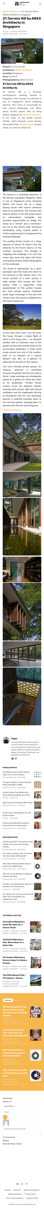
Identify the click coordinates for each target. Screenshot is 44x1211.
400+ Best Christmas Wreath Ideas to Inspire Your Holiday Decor (17, 865)
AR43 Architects (23, 70)
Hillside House (26, 124)
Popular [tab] (18, 1000)
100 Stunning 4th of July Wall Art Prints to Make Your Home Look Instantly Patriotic (18, 844)
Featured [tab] (8, 1000)
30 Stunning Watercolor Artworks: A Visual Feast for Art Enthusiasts (16, 824)
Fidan (7, 31)
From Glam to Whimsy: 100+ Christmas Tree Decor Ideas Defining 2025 (17, 855)
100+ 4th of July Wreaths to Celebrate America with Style (17, 875)
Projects (15, 11)
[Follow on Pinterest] (16, 759)
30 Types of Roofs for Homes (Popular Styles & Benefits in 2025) (17, 783)
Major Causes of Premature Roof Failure (18, 803)
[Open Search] (40, 3)
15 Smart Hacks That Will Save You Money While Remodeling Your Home (16, 793)
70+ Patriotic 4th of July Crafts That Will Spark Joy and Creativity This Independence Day (18, 896)
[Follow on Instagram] (22, 1184)
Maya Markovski (10, 1019)
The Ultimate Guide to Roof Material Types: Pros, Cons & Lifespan (16, 773)
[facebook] (12, 759)
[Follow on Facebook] (17, 1184)
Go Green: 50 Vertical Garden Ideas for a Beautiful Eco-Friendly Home (18, 885)
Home (6, 11)
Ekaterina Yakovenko (12, 981)
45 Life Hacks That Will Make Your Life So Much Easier (17, 814)
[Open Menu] (4, 3)
